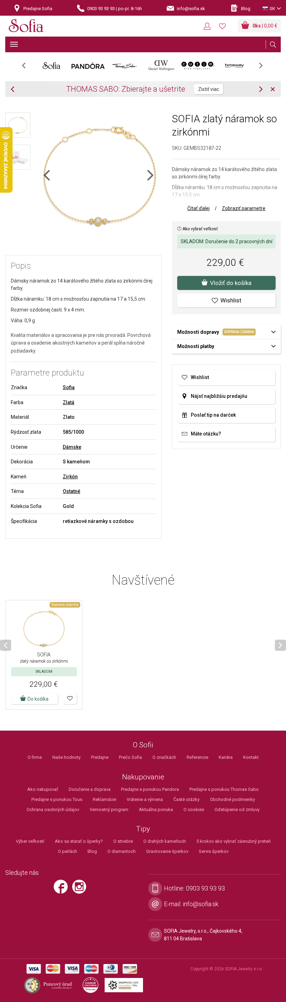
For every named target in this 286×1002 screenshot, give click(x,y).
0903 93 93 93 (205, 888)
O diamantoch (121, 851)
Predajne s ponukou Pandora (150, 789)
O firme (35, 757)
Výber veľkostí (30, 841)
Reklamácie (104, 799)
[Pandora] (88, 65)
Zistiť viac (208, 89)
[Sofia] (26, 26)
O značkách (164, 757)
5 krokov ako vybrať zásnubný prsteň (233, 841)
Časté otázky (186, 799)
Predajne (99, 757)
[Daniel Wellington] (161, 65)
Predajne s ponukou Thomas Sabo (224, 789)
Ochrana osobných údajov (53, 809)
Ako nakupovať (42, 789)
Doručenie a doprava (90, 789)
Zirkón (70, 476)
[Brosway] (234, 65)
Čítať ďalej (198, 208)
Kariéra (226, 757)
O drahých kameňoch (164, 841)
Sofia (69, 387)
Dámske (72, 447)
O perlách (67, 851)
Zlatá (68, 402)
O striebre (123, 841)
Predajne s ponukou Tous (56, 799)
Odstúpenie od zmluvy (236, 809)
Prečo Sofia (130, 757)
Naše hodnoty (66, 757)
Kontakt (251, 757)
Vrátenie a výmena (145, 799)
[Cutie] (198, 65)
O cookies (193, 809)
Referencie (197, 757)
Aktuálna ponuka (156, 809)
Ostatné (71, 491)
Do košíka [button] (38, 699)
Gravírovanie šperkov (167, 851)
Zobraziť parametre (243, 208)
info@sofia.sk (200, 904)
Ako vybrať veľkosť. (200, 228)
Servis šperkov (213, 851)
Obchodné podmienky (232, 799)
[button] (70, 699)
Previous (16, 91)
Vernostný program (109, 809)
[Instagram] (81, 890)
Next (264, 91)
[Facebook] (62, 890)
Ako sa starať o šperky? (79, 841)
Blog (92, 851)
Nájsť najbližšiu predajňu (219, 396)
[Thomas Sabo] (124, 65)
